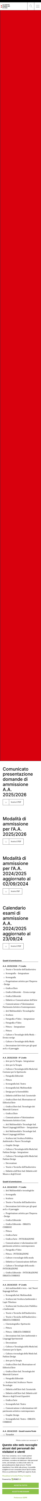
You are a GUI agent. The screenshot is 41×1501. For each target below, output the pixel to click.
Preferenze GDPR (20, 1497)
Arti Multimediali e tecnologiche (19, 1190)
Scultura (9, 1015)
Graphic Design (12, 1145)
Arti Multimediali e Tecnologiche (20, 1011)
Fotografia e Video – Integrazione (20, 1019)
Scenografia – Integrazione (17, 973)
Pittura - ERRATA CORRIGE (18, 1332)
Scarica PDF (15, 891)
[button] (31, 6)
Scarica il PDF (16, 802)
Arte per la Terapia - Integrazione (19, 1061)
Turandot (9, 1434)
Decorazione (11, 1163)
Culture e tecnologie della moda (19, 1258)
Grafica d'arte (11, 1235)
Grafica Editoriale (13, 996)
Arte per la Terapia (13, 1065)
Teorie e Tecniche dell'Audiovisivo (20, 969)
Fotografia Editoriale (14, 1076)
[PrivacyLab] (16, 1479)
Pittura (8, 1031)
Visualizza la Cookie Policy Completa (16, 1476)
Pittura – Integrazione (15, 1027)
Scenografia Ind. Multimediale (18, 1088)
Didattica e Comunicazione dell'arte (21, 1262)
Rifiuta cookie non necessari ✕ (27, 1440)
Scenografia (10, 977)
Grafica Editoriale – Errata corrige (20, 992)
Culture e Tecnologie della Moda (19, 1041)
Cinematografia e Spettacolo (17, 1324)
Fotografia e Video (13, 1023)
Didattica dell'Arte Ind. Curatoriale (20, 1095)
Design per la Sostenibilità (16, 1092)
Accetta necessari (20, 1492)
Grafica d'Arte (11, 988)
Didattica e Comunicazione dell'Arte (21, 1000)
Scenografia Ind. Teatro (15, 1084)
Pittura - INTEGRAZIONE (17, 1254)
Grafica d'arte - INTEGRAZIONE (19, 1239)
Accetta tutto (20, 1485)
